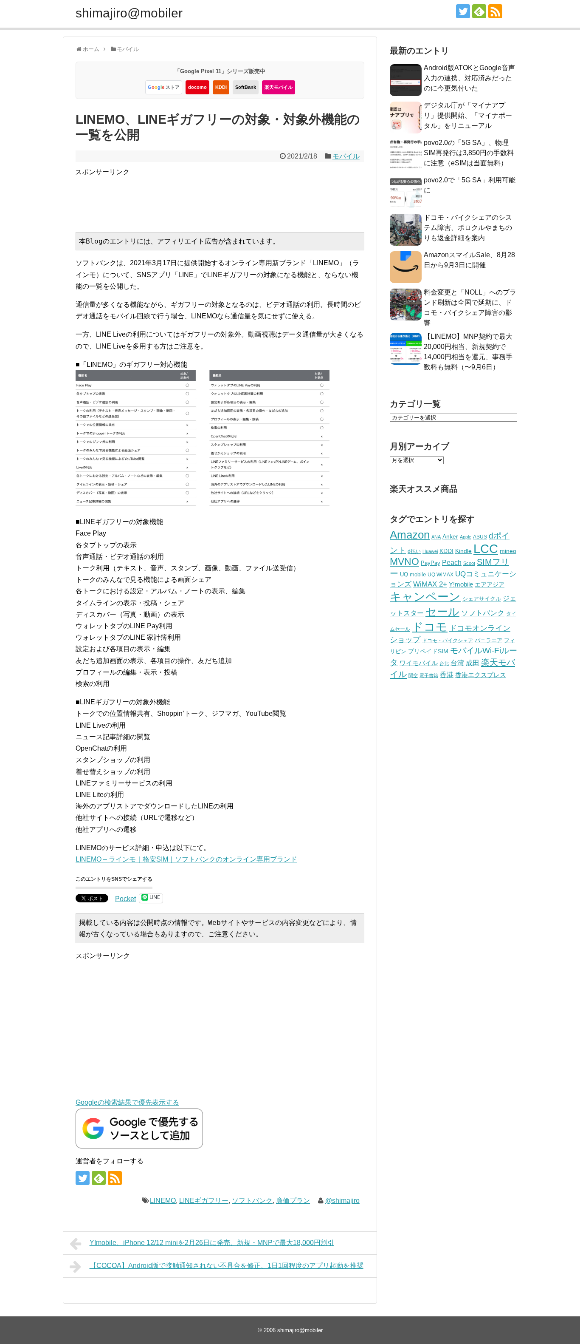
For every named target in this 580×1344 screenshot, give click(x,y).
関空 (413, 675)
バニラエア (488, 640)
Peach (452, 562)
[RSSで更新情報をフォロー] (495, 11)
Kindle (463, 550)
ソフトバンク (252, 1200)
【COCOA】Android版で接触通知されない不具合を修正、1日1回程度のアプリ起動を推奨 (226, 1265)
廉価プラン (293, 1200)
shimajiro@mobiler (129, 13)
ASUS (480, 536)
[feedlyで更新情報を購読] (479, 11)
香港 (446, 674)
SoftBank (245, 87)
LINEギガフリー (203, 1200)
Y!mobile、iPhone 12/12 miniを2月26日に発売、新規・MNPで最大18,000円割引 (212, 1242)
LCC (485, 549)
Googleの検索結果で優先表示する (127, 1102)
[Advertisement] (229, 197)
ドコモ (430, 627)
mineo (508, 550)
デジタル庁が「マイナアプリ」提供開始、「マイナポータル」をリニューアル (468, 115)
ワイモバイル (419, 662)
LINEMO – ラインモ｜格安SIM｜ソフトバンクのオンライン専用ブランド (186, 859)
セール (442, 611)
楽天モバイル (279, 87)
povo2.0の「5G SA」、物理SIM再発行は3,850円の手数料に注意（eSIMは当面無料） (469, 153)
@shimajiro (342, 1200)
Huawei (430, 551)
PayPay (430, 563)
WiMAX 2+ (430, 584)
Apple (465, 536)
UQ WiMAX (440, 575)
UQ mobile (413, 574)
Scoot (469, 563)
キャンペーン (425, 596)
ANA (436, 536)
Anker (450, 536)
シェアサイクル (481, 598)
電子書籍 (429, 675)
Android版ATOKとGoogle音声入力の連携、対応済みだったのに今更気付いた (469, 78)
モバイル (346, 156)
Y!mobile (461, 584)
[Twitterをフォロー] (463, 11)
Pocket (125, 898)
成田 (472, 662)
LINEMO (163, 1200)
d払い (414, 551)
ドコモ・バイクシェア (447, 641)
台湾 (457, 662)
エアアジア (489, 584)
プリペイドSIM (428, 651)
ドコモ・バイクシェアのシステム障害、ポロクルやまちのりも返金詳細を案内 (468, 227)
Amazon (410, 535)
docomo (197, 87)
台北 (444, 663)
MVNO (404, 561)
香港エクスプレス (480, 675)
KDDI (221, 87)
